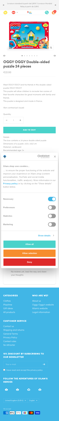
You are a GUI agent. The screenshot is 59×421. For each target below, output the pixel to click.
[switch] (52, 207)
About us (36, 300)
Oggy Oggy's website (43, 304)
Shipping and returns (13, 330)
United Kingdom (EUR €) (14, 400)
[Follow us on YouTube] (29, 389)
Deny (29, 262)
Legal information (41, 312)
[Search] (47, 12)
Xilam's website (40, 308)
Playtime (7, 304)
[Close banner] (55, 156)
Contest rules (9, 341)
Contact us (8, 326)
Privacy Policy (10, 337)
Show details (44, 235)
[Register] (44, 364)
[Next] (54, 56)
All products (9, 312)
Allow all (29, 244)
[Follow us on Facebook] (6, 389)
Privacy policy (10, 183)
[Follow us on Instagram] (17, 389)
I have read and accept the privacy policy (24, 370)
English (32, 400)
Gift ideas (8, 308)
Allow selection (29, 253)
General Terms (10, 333)
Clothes (7, 300)
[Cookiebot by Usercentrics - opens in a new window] (38, 156)
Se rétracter (9, 345)
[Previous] (4, 56)
